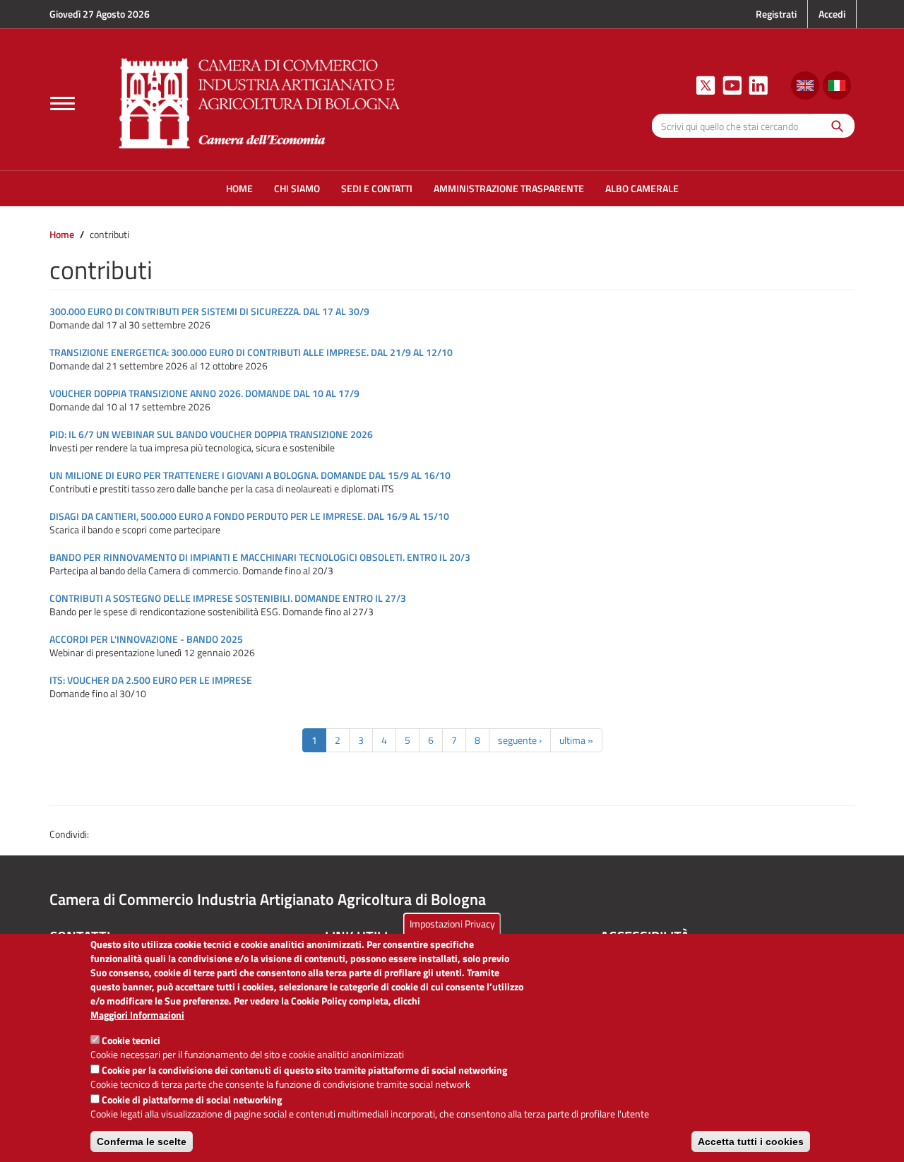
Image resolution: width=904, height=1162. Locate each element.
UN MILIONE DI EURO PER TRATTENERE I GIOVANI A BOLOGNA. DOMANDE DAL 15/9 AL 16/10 (250, 475)
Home (61, 234)
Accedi (832, 13)
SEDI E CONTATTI (376, 188)
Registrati (776, 13)
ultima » (576, 740)
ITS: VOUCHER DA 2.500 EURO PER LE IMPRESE (150, 679)
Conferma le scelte (141, 1141)
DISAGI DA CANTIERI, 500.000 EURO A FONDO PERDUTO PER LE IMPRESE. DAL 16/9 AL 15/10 (249, 516)
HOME (239, 188)
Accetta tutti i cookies (751, 1141)
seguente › (520, 740)
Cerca (833, 125)
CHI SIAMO (297, 188)
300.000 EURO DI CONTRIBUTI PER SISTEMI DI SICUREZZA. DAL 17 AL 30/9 (209, 311)
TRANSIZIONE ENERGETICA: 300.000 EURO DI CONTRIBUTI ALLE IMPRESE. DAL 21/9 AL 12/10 (251, 352)
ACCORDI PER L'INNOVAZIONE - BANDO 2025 (146, 639)
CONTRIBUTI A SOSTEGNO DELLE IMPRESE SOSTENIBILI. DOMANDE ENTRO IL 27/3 (227, 598)
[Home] (260, 101)
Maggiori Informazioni (137, 1015)
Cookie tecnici (131, 1040)
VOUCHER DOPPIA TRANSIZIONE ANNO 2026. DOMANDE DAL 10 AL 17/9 (204, 393)
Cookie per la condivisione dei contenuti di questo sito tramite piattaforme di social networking (304, 1069)
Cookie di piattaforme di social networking (192, 1099)
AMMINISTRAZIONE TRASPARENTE (509, 188)
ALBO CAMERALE (642, 188)
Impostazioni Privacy (452, 923)
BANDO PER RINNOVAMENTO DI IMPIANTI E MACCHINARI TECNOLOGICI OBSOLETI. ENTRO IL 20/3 (259, 557)
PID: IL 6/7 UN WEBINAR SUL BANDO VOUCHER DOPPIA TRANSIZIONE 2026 (211, 434)
